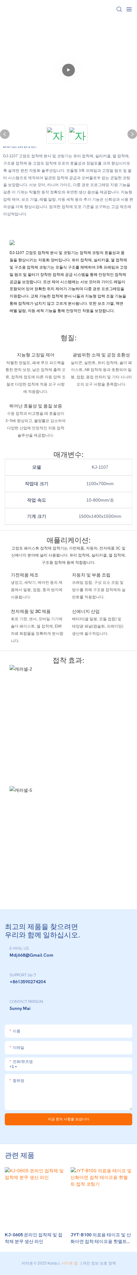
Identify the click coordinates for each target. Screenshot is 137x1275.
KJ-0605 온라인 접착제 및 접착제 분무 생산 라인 (33, 1238)
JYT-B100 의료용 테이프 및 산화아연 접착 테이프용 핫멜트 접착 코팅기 (100, 1238)
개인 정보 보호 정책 (99, 1263)
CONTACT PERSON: (27, 1001)
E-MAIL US (19, 948)
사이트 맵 (70, 1263)
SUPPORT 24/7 (23, 975)
